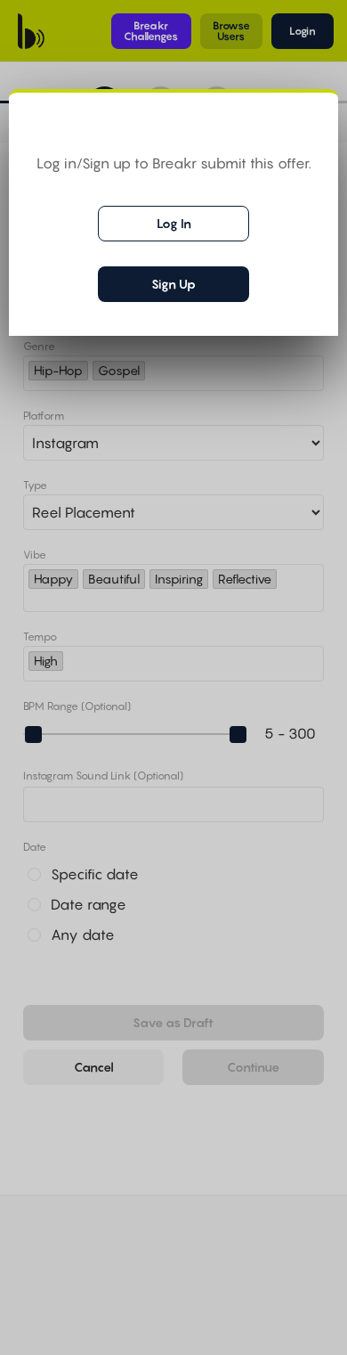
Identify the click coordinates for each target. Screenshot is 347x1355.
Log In (174, 223)
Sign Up (173, 283)
